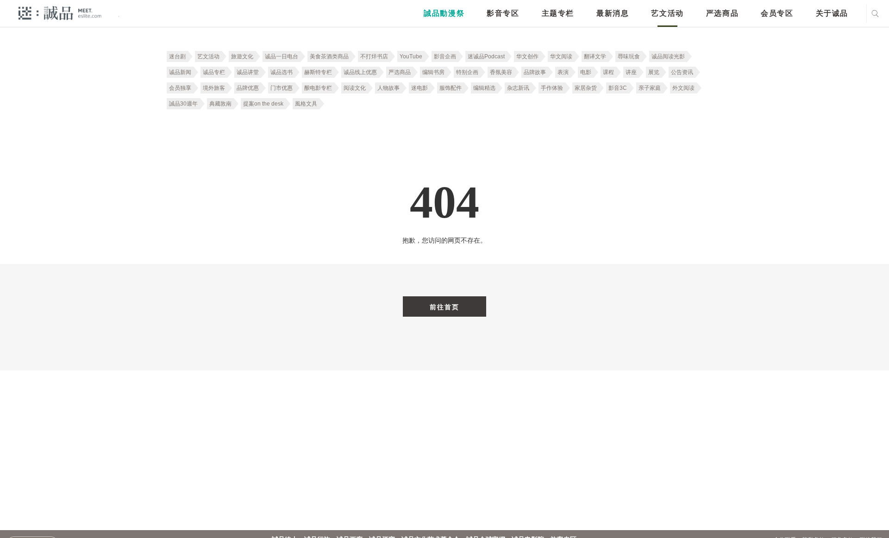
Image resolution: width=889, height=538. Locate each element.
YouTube (411, 56)
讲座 (631, 72)
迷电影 (419, 88)
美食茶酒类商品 (329, 56)
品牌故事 (535, 72)
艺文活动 (667, 13)
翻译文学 (595, 56)
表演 (563, 72)
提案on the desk (263, 103)
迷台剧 (177, 56)
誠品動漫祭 (444, 13)
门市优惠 (281, 88)
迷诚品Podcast (486, 56)
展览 (653, 72)
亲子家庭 (650, 88)
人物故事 (388, 88)
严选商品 (722, 13)
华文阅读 (561, 56)
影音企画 (445, 56)
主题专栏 (558, 13)
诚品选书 (281, 72)
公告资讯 (682, 72)
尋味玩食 (629, 56)
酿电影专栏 (318, 88)
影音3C (617, 88)
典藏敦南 (220, 103)
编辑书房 (433, 72)
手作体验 (552, 88)
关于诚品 (832, 13)
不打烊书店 (374, 56)
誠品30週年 (183, 103)
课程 (608, 72)
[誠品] (60, 12)
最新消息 (612, 13)
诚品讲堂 (248, 72)
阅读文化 (355, 88)
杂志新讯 (518, 88)
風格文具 (306, 103)
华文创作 (527, 56)
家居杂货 (586, 88)
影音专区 (503, 13)
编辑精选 (484, 88)
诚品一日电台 (281, 56)
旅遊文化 (242, 56)
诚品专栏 (214, 72)
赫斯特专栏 (318, 72)
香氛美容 (501, 72)
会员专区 (777, 13)
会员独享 (180, 88)
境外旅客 (214, 88)
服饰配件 (450, 88)
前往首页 (444, 307)
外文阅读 (683, 88)
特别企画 (467, 72)
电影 (585, 72)
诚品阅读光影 (668, 56)
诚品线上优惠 (360, 72)
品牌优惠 (248, 88)
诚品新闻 (180, 72)
